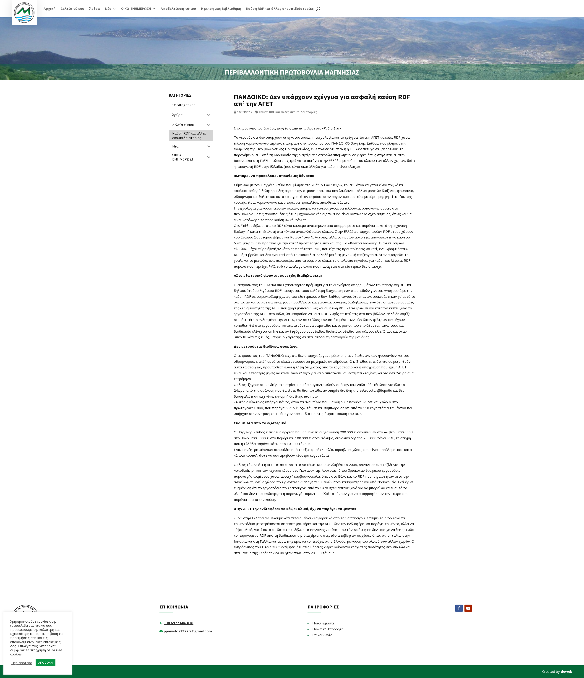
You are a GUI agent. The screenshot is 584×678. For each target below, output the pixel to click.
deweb (566, 671)
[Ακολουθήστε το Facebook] (459, 608)
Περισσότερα (21, 663)
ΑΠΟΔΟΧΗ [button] (45, 662)
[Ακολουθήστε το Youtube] (468, 608)
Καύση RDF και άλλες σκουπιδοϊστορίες (288, 112)
